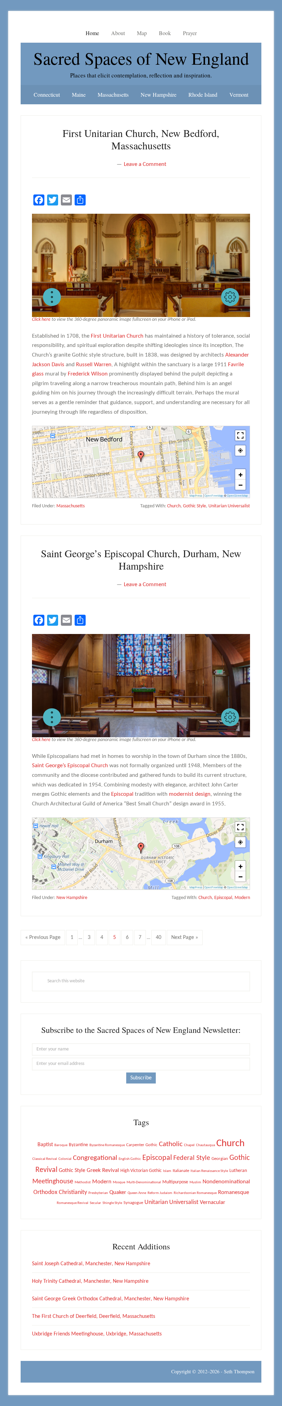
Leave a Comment (145, 164)
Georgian (219, 1158)
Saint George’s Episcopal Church (70, 766)
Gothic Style (194, 506)
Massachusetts (70, 506)
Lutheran (238, 1170)
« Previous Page (43, 939)
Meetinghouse (52, 1181)
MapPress (195, 495)
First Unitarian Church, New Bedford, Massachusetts (141, 139)
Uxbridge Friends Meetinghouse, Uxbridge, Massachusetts (97, 1334)
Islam (167, 1171)
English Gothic (130, 1159)
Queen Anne (137, 1193)
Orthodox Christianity (60, 1192)
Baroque (60, 1145)
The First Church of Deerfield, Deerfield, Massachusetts (93, 1316)
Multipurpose (175, 1182)
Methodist (83, 1182)
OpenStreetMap (237, 495)
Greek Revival (103, 1170)
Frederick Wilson (88, 374)
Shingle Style (112, 1203)
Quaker (117, 1192)
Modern (242, 897)
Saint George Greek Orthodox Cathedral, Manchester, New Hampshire (110, 1299)
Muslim (195, 1182)
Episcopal (122, 794)
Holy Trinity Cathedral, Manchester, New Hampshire (90, 1281)
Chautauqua (205, 1145)
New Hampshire (71, 897)
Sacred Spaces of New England (141, 58)
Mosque (119, 1182)
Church (174, 506)
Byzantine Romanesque (107, 1145)
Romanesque (233, 1192)
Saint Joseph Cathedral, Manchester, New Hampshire (91, 1264)
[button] (52, 297)
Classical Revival (44, 1159)
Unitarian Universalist (229, 506)
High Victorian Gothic (141, 1170)
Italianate (181, 1171)
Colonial (65, 1159)
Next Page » (184, 939)
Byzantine (78, 1145)
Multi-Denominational (144, 1182)
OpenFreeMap (213, 495)
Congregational (95, 1158)
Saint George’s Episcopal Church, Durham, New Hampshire (141, 559)
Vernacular (212, 1202)
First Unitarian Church (117, 336)
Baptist (45, 1145)
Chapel (189, 1145)
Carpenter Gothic (142, 1145)
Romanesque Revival (72, 1203)
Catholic (171, 1144)
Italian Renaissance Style (209, 1171)
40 (160, 937)
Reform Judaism (160, 1193)
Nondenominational (226, 1182)
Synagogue (133, 1203)
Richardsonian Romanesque (195, 1193)
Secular (95, 1203)
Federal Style (191, 1158)
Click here (41, 319)
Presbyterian (98, 1193)
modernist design (189, 794)
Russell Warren (93, 365)
